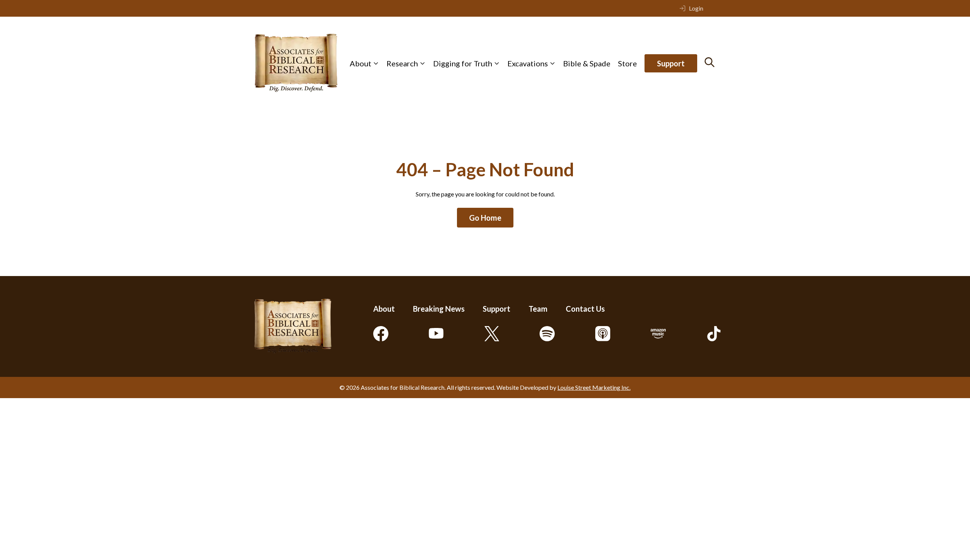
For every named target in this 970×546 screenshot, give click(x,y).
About (360, 63)
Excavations (527, 63)
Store (627, 63)
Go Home (485, 217)
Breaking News (439, 308)
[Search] (709, 62)
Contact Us (585, 308)
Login (696, 8)
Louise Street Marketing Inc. (593, 387)
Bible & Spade (586, 63)
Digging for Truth (462, 63)
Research (402, 63)
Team (538, 308)
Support (671, 63)
